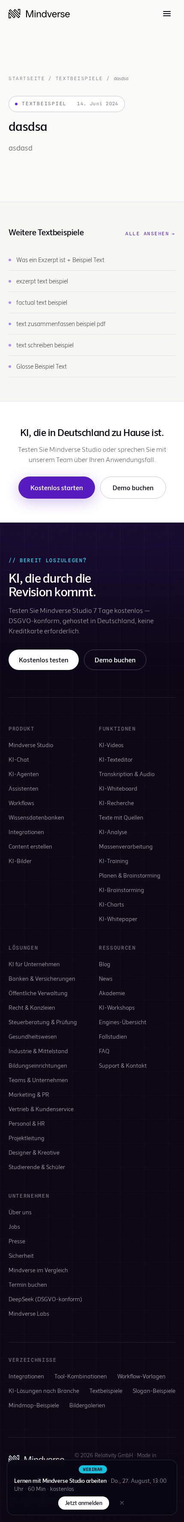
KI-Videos (111, 744)
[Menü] (166, 13)
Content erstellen (30, 846)
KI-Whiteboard (118, 788)
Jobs (14, 1226)
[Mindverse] (39, 13)
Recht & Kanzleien (32, 1007)
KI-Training (113, 860)
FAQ (104, 1050)
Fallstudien (113, 1036)
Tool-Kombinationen (80, 1376)
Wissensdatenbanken (36, 817)
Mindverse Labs (29, 1313)
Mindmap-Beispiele (34, 1405)
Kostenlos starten (56, 487)
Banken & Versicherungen (42, 978)
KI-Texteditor (116, 759)
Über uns (20, 1212)
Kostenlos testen (43, 660)
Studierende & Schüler (37, 1166)
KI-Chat (19, 759)
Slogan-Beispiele (154, 1390)
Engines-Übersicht (122, 1021)
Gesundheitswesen (33, 1036)
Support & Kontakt (123, 1065)
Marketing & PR (29, 1094)
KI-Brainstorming (121, 889)
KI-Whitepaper (118, 918)
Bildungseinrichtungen (38, 1065)
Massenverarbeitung (126, 846)
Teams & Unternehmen (38, 1079)
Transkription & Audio (126, 773)
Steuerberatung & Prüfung (43, 1021)
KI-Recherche (116, 802)
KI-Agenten (24, 773)
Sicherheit (21, 1255)
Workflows (21, 802)
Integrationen (26, 831)
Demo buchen (133, 487)
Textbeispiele (79, 78)
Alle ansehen (150, 234)
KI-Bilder (20, 860)
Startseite (27, 78)
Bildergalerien (87, 1405)
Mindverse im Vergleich (38, 1270)
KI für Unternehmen (34, 963)
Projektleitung (27, 1137)
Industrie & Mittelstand (38, 1050)
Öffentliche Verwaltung (38, 992)
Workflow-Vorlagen (141, 1376)
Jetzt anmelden (83, 1502)
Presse (17, 1241)
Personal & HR (27, 1123)
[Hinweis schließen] (122, 1503)
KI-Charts (111, 904)
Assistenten (24, 788)
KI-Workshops (117, 1007)
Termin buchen (28, 1284)
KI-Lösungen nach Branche (44, 1390)
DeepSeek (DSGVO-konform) (45, 1299)
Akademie (112, 992)
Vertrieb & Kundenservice (41, 1108)
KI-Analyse (113, 831)
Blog (104, 963)
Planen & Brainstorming (129, 875)
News (106, 978)
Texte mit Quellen (121, 817)
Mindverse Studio (31, 744)
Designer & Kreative (34, 1152)
